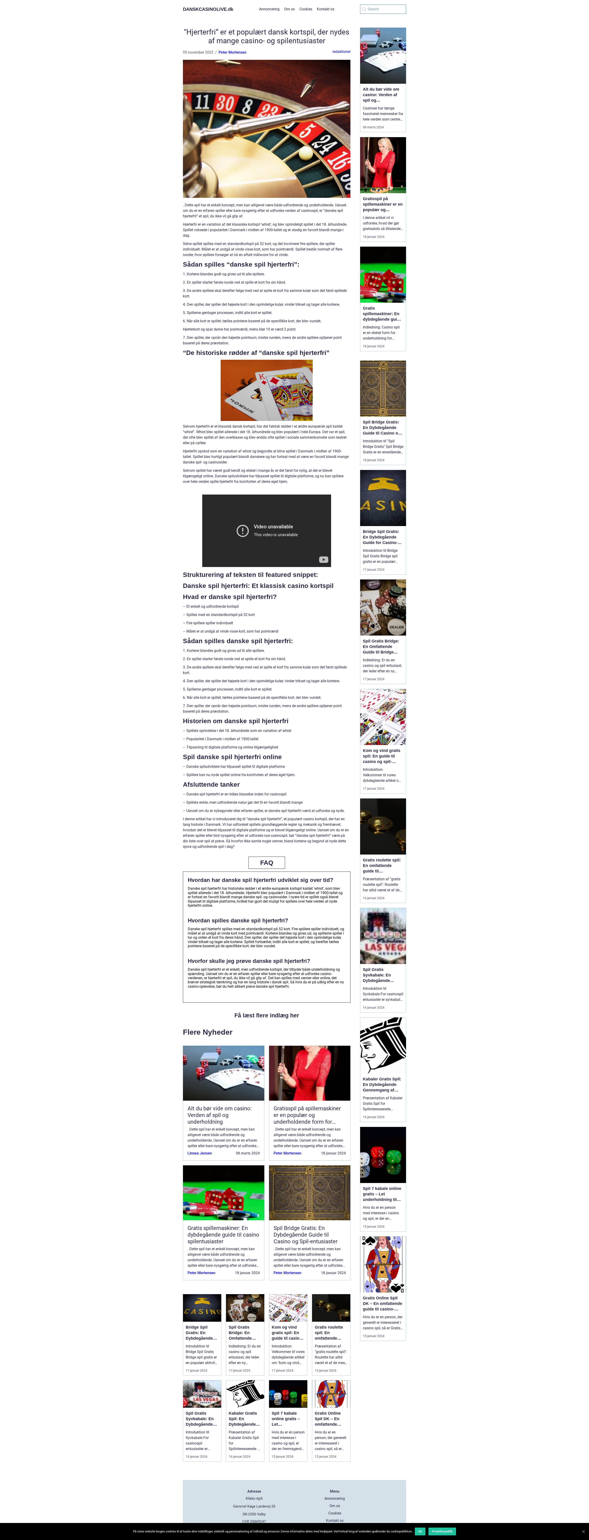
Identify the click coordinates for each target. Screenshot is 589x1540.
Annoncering (269, 9)
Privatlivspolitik (442, 1531)
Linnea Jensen (200, 1153)
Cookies (305, 9)
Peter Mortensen (232, 52)
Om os (289, 9)
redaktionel (341, 51)
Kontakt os (325, 9)
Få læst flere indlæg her (266, 1015)
